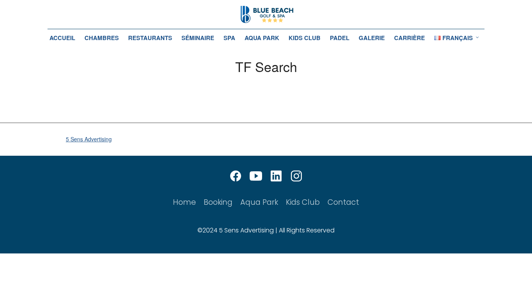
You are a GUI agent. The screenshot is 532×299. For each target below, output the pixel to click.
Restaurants (150, 37)
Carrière (409, 37)
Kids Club (305, 37)
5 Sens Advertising (89, 139)
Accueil (62, 37)
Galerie (372, 37)
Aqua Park (262, 37)
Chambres (102, 37)
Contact (343, 202)
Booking (218, 202)
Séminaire (197, 37)
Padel (339, 37)
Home (184, 202)
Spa (229, 37)
